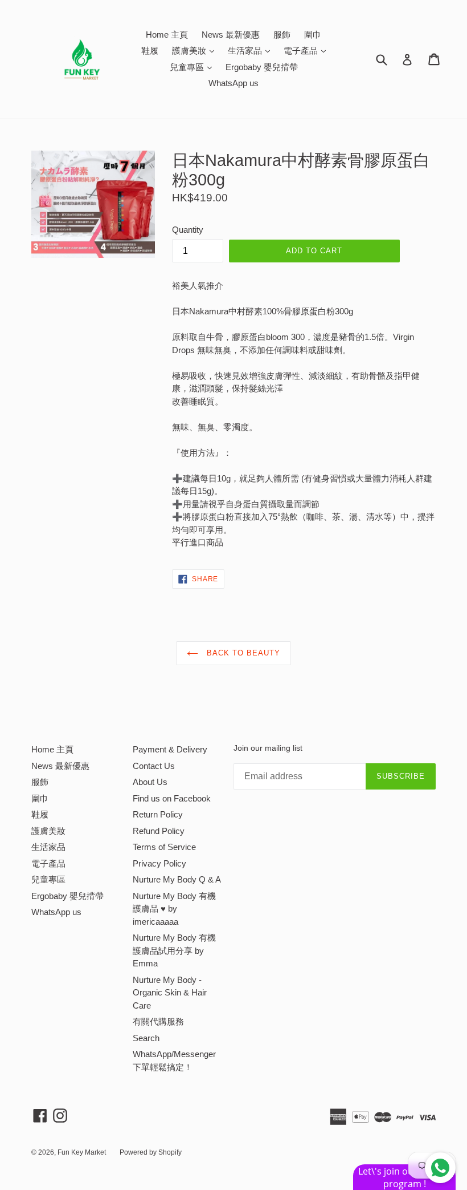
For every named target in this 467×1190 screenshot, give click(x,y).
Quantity (187, 229)
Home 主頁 (167, 34)
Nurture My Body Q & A (177, 879)
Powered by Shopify (151, 1152)
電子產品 (307, 50)
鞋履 (149, 50)
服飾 (281, 34)
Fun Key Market (82, 1152)
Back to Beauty (242, 653)
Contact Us (154, 766)
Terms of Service (164, 847)
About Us (150, 782)
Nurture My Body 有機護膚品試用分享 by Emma (174, 950)
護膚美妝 (196, 50)
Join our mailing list (267, 747)
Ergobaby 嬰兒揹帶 (262, 67)
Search (146, 1038)
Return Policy (158, 814)
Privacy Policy (159, 863)
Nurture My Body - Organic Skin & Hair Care (170, 992)
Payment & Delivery (170, 749)
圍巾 (312, 34)
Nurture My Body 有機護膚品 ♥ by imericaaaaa (174, 908)
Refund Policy (159, 831)
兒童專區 (194, 67)
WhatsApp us (233, 83)
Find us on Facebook (172, 798)
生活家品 (252, 50)
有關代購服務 (158, 1021)
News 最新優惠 (231, 34)
